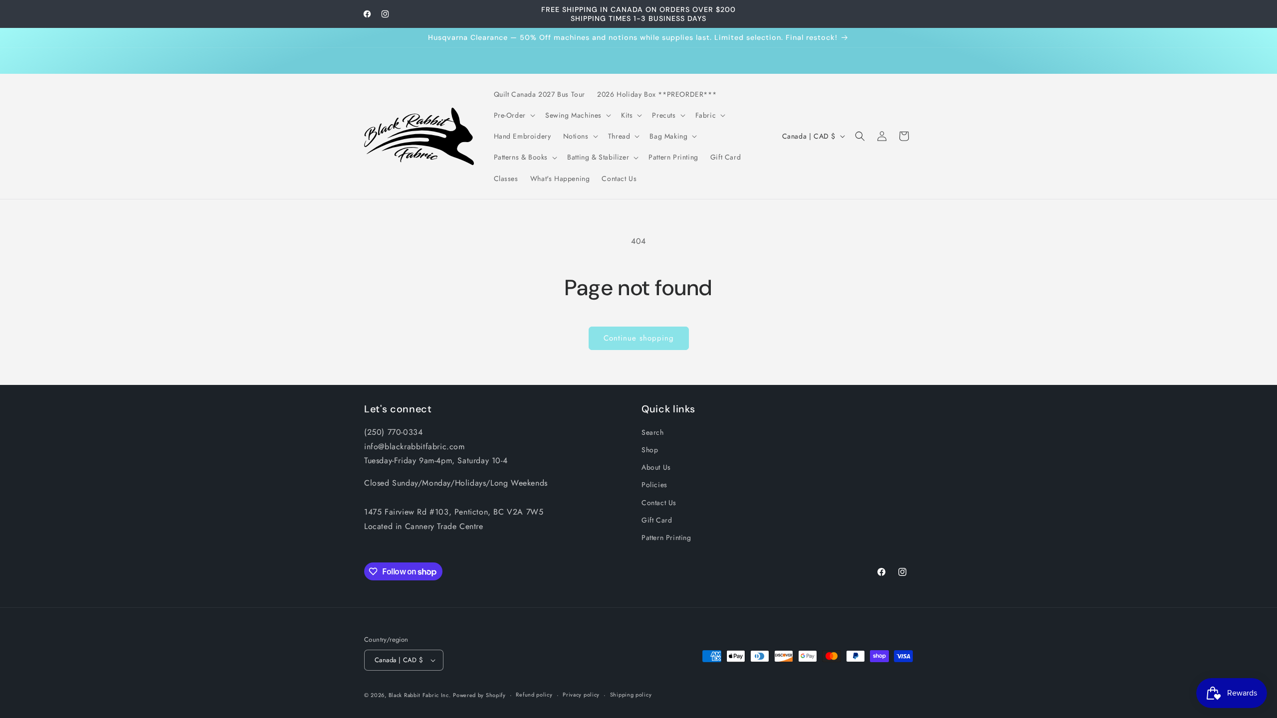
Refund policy (534, 695)
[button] (513, 115)
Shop (649, 450)
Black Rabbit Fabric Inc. (420, 695)
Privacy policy (581, 695)
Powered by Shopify (479, 695)
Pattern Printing (666, 537)
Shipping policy (631, 695)
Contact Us (658, 503)
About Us (656, 467)
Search (652, 432)
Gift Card (656, 520)
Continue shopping (639, 338)
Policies (654, 485)
